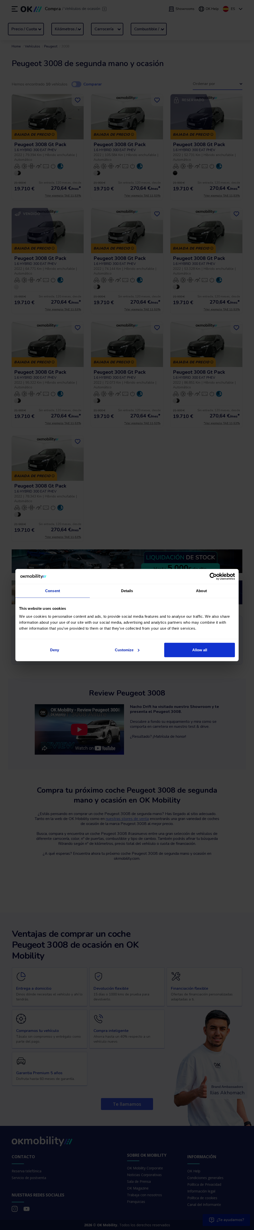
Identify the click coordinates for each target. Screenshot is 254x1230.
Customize (124, 650)
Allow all (199, 650)
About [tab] (201, 591)
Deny (54, 650)
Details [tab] (127, 591)
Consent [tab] (52, 591)
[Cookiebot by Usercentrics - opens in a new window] (213, 576)
